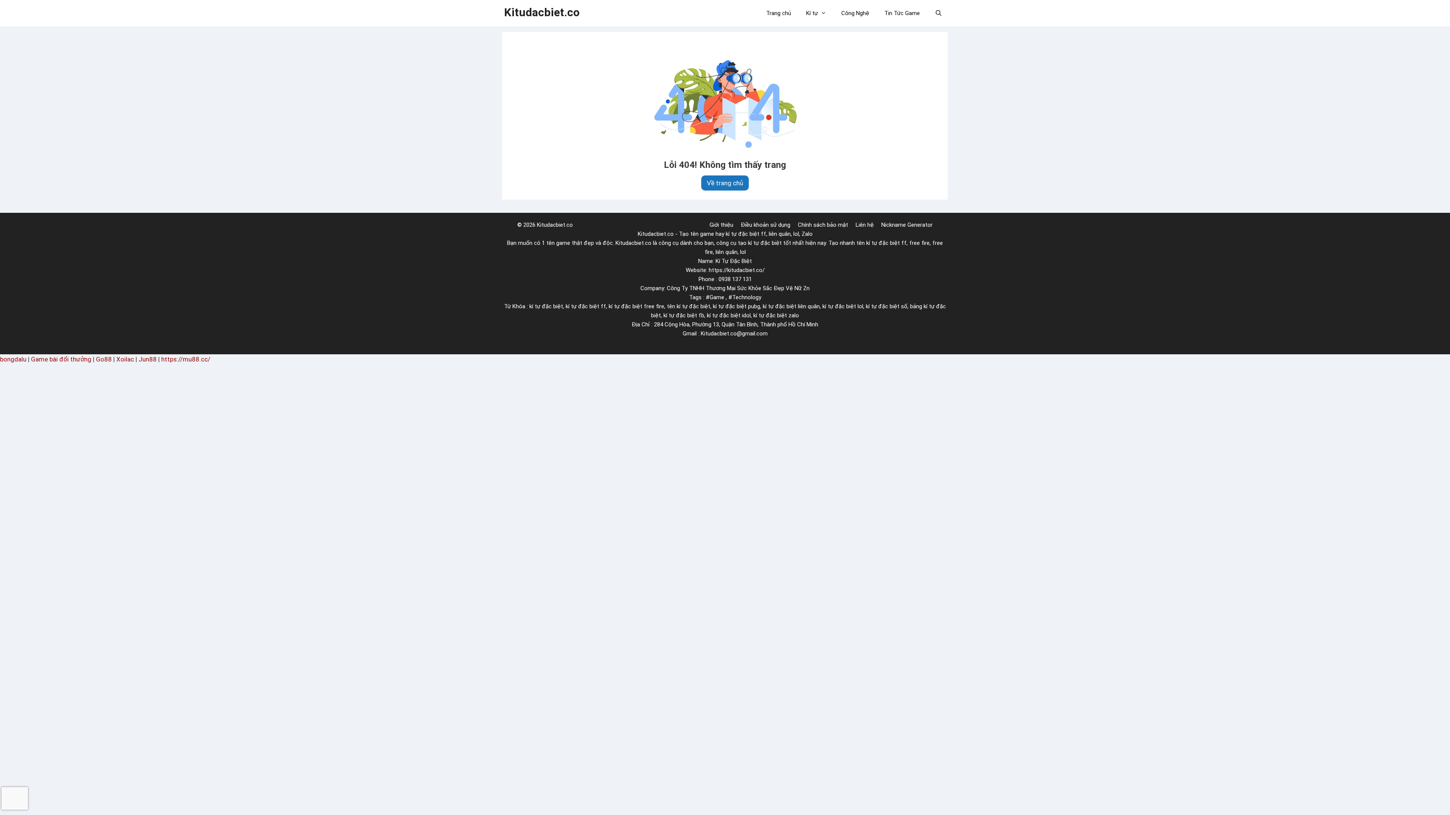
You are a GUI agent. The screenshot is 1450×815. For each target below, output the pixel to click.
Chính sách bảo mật (823, 224)
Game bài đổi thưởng (61, 359)
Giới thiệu (721, 224)
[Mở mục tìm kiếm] (938, 13)
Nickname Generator (907, 224)
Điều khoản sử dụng (765, 224)
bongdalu (13, 359)
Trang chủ (778, 13)
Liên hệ (865, 224)
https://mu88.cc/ (185, 359)
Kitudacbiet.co (542, 12)
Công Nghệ (855, 13)
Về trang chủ (725, 183)
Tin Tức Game (902, 13)
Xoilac (125, 359)
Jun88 (148, 359)
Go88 (104, 359)
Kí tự (812, 13)
